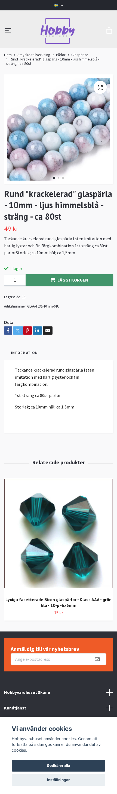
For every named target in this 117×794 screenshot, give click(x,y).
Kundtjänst (15, 708)
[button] (54, 178)
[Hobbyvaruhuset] (58, 31)
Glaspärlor (79, 54)
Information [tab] (24, 352)
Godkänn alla (58, 765)
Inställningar (58, 780)
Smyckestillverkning (33, 54)
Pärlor (61, 54)
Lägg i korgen (72, 280)
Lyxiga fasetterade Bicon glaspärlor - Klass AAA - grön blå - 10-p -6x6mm (58, 602)
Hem (8, 54)
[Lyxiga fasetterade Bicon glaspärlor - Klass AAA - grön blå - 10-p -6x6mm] (58, 535)
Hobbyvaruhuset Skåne (27, 692)
